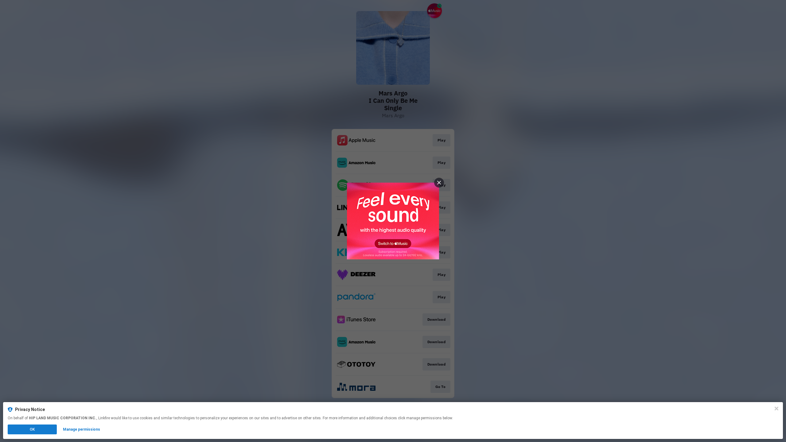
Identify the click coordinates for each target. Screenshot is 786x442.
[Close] (776, 408)
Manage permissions (81, 429)
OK (32, 429)
